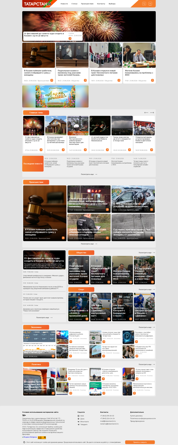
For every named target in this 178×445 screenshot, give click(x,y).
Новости (64, 4)
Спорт (81, 289)
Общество (81, 253)
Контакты (101, 4)
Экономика (36, 327)
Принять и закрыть (140, 442)
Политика (36, 364)
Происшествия (87, 4)
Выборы (112, 4)
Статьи (74, 4)
